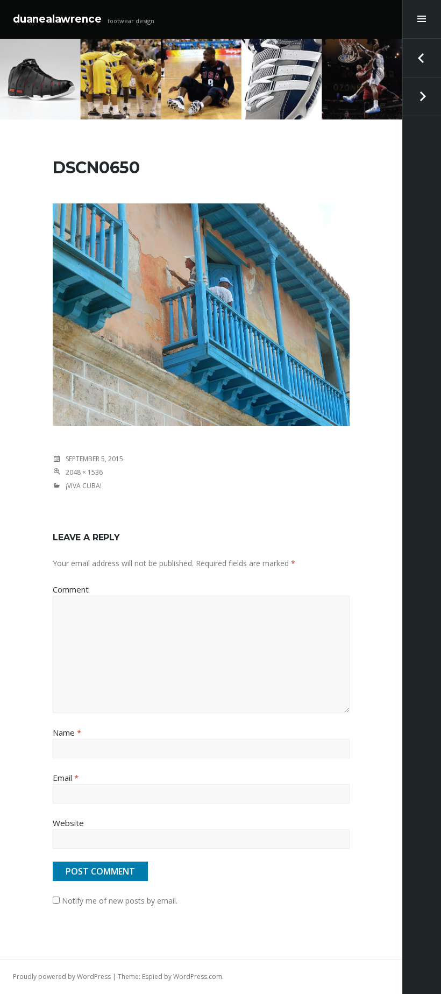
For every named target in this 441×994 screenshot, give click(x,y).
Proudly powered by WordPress (62, 976)
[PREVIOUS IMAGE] (421, 58)
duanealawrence (57, 19)
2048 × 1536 (84, 472)
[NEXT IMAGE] (421, 96)
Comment (71, 589)
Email (66, 777)
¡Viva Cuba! (84, 485)
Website (68, 822)
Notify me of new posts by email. (119, 901)
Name (67, 732)
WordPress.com (197, 976)
